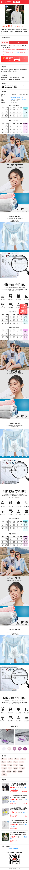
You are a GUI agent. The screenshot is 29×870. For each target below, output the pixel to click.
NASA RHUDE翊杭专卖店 (17, 97)
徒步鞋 (10, 768)
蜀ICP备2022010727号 (14, 868)
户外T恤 (21, 762)
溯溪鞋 (3, 771)
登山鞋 (21, 765)
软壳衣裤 (16, 762)
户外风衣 (4, 765)
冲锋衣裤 (10, 758)
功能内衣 (10, 765)
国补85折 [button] (16, 2)
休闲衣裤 (4, 762)
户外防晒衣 (23, 99)
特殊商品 (20, 771)
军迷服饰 (16, 765)
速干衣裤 (16, 758)
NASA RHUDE (14, 96)
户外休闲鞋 (22, 768)
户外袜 (14, 771)
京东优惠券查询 (8, 2)
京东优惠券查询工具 (14, 849)
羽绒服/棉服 (23, 758)
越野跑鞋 (16, 768)
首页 (1, 2)
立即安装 (17, 60)
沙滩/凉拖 (9, 771)
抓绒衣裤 (10, 762)
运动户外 (13, 99)
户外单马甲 (4, 774)
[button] (23, 307)
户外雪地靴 (4, 768)
